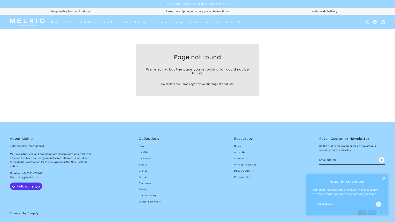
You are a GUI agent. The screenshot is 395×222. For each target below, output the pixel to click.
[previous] (160, 4)
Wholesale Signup (245, 164)
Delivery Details (244, 170)
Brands (143, 170)
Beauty (143, 189)
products (227, 84)
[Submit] (378, 204)
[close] (384, 178)
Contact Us (241, 158)
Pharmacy (145, 183)
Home (237, 146)
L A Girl (143, 152)
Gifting (143, 177)
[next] (235, 4)
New (141, 146)
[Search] (367, 22)
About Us (239, 152)
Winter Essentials (150, 201)
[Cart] (383, 22)
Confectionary (148, 195)
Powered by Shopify (24, 213)
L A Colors (145, 158)
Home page (188, 84)
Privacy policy (243, 177)
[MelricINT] (27, 22)
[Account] (375, 22)
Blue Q (143, 164)
